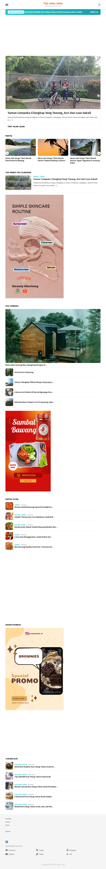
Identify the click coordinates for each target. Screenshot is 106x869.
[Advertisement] (53, 35)
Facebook (11, 850)
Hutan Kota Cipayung (23, 372)
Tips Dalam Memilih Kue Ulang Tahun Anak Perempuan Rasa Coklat (34, 12)
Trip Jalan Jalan (53, 3)
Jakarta (36, 176)
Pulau (7, 825)
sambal (17, 505)
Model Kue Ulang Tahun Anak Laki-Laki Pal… (33, 806)
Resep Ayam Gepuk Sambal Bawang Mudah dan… (36, 527)
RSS (70, 854)
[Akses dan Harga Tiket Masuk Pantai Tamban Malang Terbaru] (20, 147)
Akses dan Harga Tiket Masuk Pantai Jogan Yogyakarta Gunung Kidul (52, 160)
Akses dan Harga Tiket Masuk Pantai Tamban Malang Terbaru (19, 159)
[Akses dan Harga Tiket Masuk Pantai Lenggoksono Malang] (85, 147)
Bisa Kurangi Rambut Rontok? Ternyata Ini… (34, 547)
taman (42, 176)
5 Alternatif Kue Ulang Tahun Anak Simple (33, 797)
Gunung (8, 819)
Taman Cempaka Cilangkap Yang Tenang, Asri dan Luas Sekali (49, 113)
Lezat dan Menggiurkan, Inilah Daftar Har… (33, 537)
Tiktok (41, 854)
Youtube (11, 854)
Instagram (72, 850)
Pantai (7, 822)
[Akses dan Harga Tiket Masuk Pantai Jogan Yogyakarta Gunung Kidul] (53, 147)
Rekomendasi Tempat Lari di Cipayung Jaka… (34, 402)
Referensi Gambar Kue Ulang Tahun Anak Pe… (34, 767)
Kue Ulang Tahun (20, 764)
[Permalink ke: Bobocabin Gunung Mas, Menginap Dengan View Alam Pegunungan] (53, 336)
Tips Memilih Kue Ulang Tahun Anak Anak (32, 777)
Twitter (41, 850)
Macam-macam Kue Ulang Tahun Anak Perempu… (36, 787)
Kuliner (17, 515)
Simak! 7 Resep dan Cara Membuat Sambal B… (34, 517)
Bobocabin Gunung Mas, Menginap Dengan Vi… (26, 365)
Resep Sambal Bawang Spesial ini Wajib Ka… (33, 507)
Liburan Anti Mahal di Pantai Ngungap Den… (34, 392)
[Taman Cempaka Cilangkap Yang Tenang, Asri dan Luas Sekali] (53, 82)
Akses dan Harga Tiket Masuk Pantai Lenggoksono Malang (83, 159)
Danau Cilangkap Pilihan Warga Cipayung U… (34, 382)
